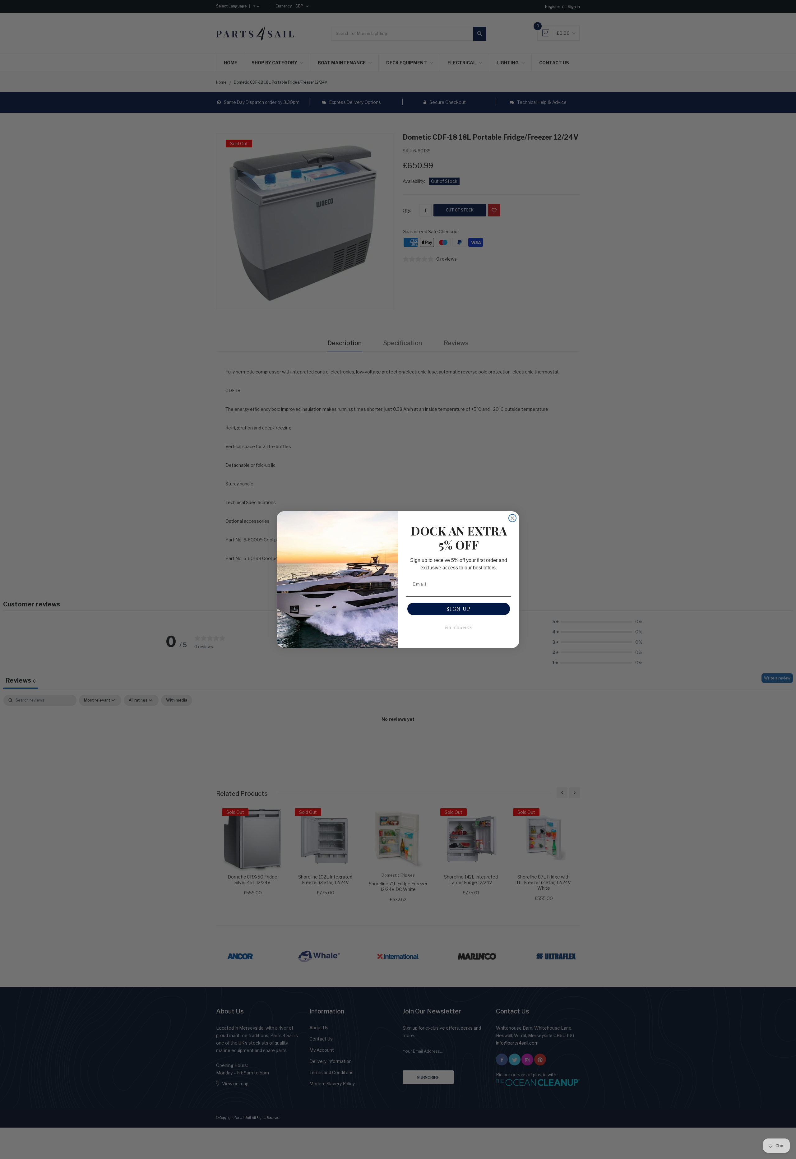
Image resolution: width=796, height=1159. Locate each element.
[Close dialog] (512, 518)
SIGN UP (459, 608)
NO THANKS (458, 627)
